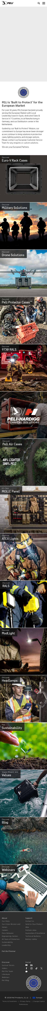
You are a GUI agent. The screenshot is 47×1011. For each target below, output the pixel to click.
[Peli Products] (26, 969)
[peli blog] (26, 972)
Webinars (5, 977)
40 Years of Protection (11, 939)
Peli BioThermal (8, 951)
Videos (4, 968)
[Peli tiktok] (36, 969)
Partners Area (30, 930)
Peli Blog (5, 980)
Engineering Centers (10, 936)
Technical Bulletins (33, 936)
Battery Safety (31, 939)
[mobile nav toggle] (43, 2)
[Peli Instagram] (31, 969)
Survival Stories (8, 965)
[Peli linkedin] (31, 965)
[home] (8, 3)
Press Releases (8, 933)
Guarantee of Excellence (35, 933)
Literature (6, 974)
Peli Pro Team (7, 971)
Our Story (6, 921)
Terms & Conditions (10, 1001)
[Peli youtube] (26, 965)
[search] (39, 3)
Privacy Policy (25, 1001)
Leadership (6, 945)
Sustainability (7, 942)
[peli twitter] (41, 969)
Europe (38, 997)
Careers (5, 930)
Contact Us (29, 921)
